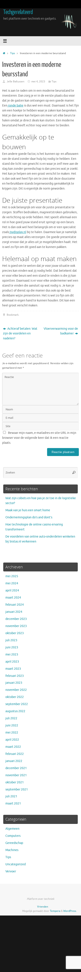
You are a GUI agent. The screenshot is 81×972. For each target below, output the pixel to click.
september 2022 (16, 704)
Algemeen (12, 829)
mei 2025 (11, 576)
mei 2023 (11, 654)
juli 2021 (11, 796)
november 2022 (16, 690)
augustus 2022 (15, 711)
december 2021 (16, 768)
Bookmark (13, 315)
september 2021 (16, 789)
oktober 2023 (14, 633)
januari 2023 (13, 683)
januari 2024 (13, 612)
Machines (11, 850)
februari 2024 (14, 605)
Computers (13, 836)
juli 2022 (11, 718)
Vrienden (42, 906)
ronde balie (15, 105)
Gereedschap (14, 843)
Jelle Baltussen (15, 81)
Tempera (55, 911)
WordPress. (70, 911)
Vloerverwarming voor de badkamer (61, 331)
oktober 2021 (14, 782)
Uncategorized (15, 864)
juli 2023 (11, 640)
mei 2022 (11, 732)
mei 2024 (11, 583)
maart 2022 (13, 747)
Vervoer (10, 871)
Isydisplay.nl (18, 232)
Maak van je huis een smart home (27, 510)
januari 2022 (13, 761)
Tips (12, 53)
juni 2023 (11, 647)
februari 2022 (14, 754)
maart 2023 (13, 669)
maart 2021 (13, 803)
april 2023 (12, 661)
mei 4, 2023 (38, 81)
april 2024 (12, 590)
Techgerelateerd (18, 12)
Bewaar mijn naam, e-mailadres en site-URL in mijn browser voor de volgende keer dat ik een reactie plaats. (39, 438)
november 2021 (16, 775)
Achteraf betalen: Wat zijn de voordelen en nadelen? (20, 333)
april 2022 (12, 740)
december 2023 (16, 619)
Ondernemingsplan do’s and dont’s (28, 517)
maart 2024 (13, 597)
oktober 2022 (14, 697)
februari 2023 (14, 676)
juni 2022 (11, 725)
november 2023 (16, 626)
